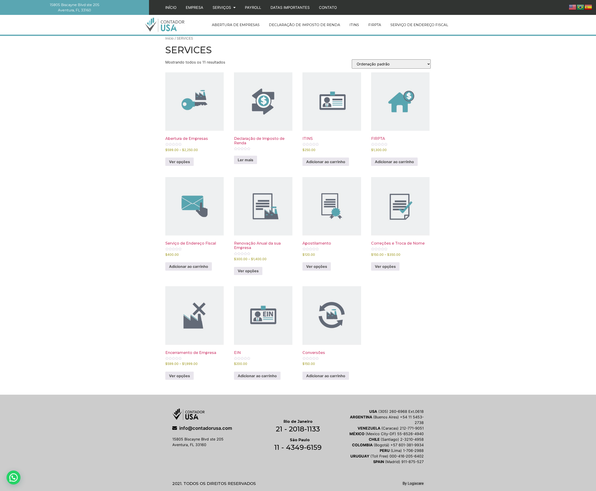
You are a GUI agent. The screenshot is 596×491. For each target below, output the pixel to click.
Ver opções (179, 161)
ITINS (354, 25)
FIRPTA (374, 25)
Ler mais (245, 160)
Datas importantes (290, 7)
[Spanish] (589, 6)
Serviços (222, 7)
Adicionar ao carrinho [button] (325, 161)
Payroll (253, 7)
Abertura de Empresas (236, 25)
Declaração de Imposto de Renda (304, 25)
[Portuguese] (581, 6)
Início (170, 7)
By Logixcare (413, 483)
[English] (573, 6)
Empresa (194, 7)
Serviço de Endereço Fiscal (419, 25)
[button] (13, 477)
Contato (328, 7)
